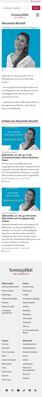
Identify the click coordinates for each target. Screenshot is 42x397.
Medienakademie (29, 348)
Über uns (26, 326)
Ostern (4, 356)
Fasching (5, 344)
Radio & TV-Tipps (8, 306)
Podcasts (5, 302)
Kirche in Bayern (8, 291)
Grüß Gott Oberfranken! (10, 287)
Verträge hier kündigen (31, 299)
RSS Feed (26, 374)
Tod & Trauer (6, 379)
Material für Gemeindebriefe (29, 369)
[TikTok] (24, 391)
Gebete (25, 360)
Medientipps (6, 295)
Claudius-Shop (28, 287)
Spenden (26, 378)
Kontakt (26, 306)
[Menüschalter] (37, 15)
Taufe (4, 368)
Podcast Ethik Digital (9, 299)
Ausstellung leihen (29, 344)
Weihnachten (7, 364)
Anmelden (36, 1)
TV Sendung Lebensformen (7, 311)
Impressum (27, 322)
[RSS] (35, 391)
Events (25, 356)
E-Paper (26, 295)
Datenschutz (27, 318)
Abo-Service (27, 291)
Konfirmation (7, 372)
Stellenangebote (29, 302)
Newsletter (27, 314)
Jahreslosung (28, 364)
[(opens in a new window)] (7, 391)
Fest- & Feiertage (8, 352)
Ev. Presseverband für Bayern (30, 331)
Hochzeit (5, 376)
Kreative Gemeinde (30, 352)
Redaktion (26, 310)
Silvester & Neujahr (9, 360)
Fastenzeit (5, 348)
